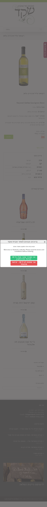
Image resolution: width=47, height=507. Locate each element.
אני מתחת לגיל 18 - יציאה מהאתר (24, 263)
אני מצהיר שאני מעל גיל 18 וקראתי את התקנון (23, 258)
